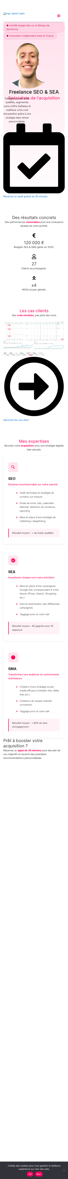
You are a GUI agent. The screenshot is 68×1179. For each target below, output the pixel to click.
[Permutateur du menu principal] (58, 15)
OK (30, 1174)
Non (39, 1174)
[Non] (64, 1170)
